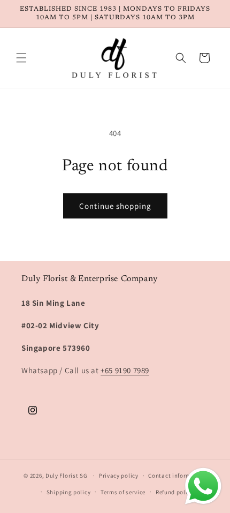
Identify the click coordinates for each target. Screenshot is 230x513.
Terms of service (123, 492)
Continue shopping (115, 206)
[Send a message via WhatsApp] (203, 486)
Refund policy (175, 492)
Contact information (177, 475)
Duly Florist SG (66, 475)
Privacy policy (119, 475)
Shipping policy (69, 492)
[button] (21, 58)
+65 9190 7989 (125, 370)
